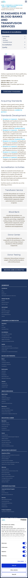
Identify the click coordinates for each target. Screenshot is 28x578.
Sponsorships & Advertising (7, 403)
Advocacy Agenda (5, 469)
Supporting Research (6, 479)
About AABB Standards (9, 6)
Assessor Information (6, 339)
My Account (4, 293)
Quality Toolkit (4, 349)
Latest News (4, 396)
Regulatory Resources (6, 456)
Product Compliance (6, 509)
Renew (3, 292)
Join (2, 290)
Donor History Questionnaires (7, 410)
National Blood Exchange (7, 499)
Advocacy (4, 467)
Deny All (14, 574)
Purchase (5, 40)
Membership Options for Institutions (9, 295)
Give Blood (4, 360)
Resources (4, 406)
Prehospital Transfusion (6, 364)
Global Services (4, 506)
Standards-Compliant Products (8, 511)
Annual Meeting (5, 434)
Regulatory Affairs (6, 453)
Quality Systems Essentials (7, 346)
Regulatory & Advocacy (6, 378)
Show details (21, 561)
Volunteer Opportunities (6, 442)
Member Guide (4, 304)
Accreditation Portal (6, 335)
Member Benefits (6, 298)
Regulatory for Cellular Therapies (8, 464)
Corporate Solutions (8, 486)
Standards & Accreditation (13, 5)
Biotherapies (5, 369)
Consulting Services (5, 501)
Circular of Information (6, 411)
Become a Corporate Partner (7, 494)
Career (3, 433)
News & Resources (5, 376)
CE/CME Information (6, 430)
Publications (4, 366)
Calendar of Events (5, 422)
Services (4, 497)
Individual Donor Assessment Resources (9, 413)
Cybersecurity (4, 383)
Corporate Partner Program (8, 489)
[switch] (24, 547)
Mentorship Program (6, 310)
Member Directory (5, 302)
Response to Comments (10, 119)
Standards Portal (19, 128)
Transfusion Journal (5, 399)
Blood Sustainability (5, 472)
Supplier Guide (4, 386)
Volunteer (3, 309)
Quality (3, 344)
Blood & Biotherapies (8, 355)
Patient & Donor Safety (6, 474)
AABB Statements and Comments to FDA (10, 470)
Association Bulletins (6, 408)
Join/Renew (4, 288)
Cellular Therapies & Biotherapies (8, 476)
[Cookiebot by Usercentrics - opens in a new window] (20, 520)
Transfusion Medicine (6, 362)
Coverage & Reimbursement (7, 478)
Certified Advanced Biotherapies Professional (10, 436)
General (3, 381)
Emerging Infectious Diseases (7, 460)
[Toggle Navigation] (26, 1)
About (3, 325)
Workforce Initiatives (6, 444)
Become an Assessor (5, 312)
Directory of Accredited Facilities (8, 341)
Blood (3, 358)
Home (2, 5)
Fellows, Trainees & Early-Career (8, 445)
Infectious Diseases (5, 458)
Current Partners (5, 492)
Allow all (14, 565)
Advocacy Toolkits (5, 481)
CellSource (4, 401)
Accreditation (5, 332)
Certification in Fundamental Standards (9, 351)
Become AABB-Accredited (14, 270)
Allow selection (14, 570)
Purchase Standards (11, 91)
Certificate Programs (6, 424)
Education (4, 372)
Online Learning (5, 426)
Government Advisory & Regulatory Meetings (10, 462)
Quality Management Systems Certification (10, 347)
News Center (5, 394)
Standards (4, 323)
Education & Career (8, 417)
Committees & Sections (6, 314)
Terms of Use (13, 518)
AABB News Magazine (6, 397)
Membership (5, 285)
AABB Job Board (5, 438)
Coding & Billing (5, 385)
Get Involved (4, 307)
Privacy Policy (5, 518)
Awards (3, 316)
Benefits (3, 300)
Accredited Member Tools (6, 337)
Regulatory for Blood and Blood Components (10, 455)
